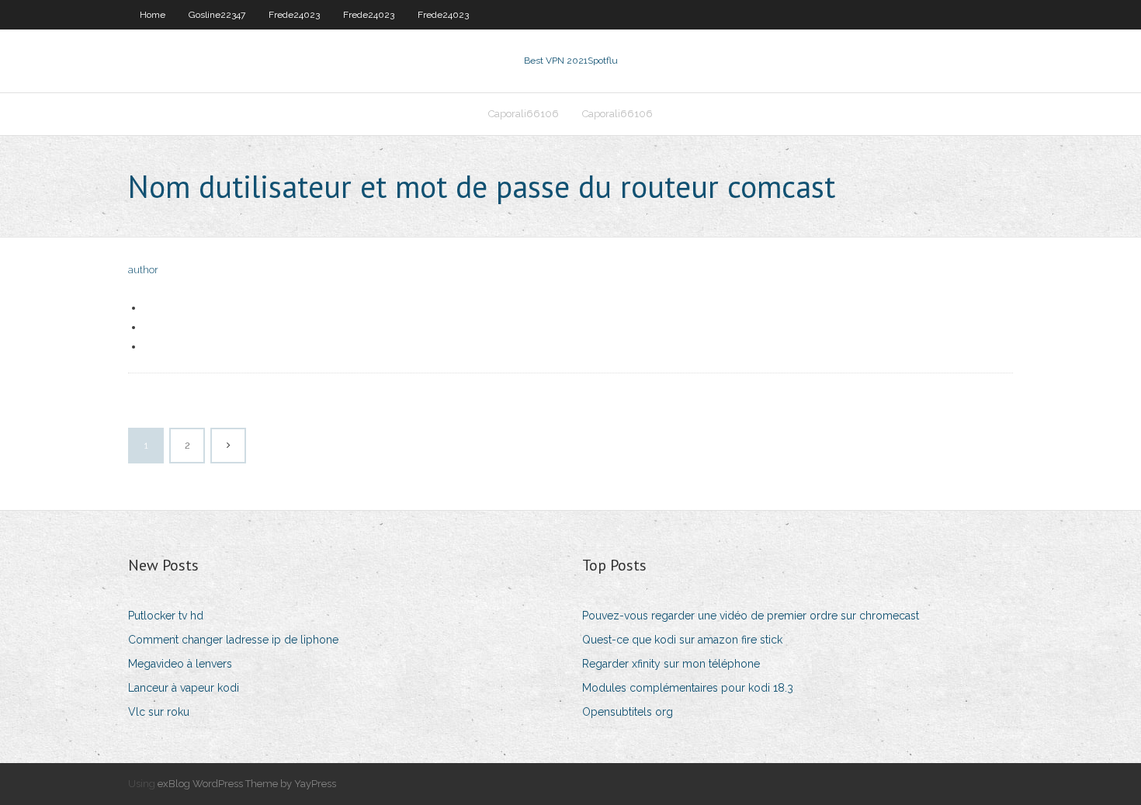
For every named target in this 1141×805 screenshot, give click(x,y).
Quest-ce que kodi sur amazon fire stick (682, 639)
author (143, 270)
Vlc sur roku (158, 712)
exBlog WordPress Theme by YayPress (247, 783)
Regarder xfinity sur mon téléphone (671, 664)
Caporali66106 (523, 114)
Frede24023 (294, 14)
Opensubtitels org (627, 712)
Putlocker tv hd (165, 615)
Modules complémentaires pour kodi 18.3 (687, 688)
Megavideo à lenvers (180, 664)
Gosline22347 (217, 14)
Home (152, 14)
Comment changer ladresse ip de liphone (233, 639)
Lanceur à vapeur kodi (183, 688)
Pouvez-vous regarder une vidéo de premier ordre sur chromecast (750, 615)
